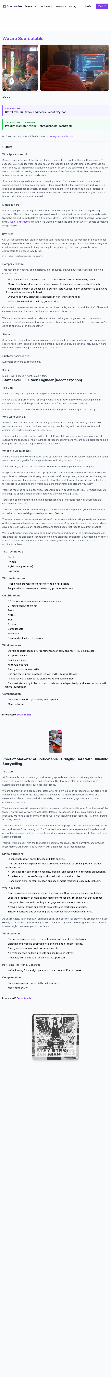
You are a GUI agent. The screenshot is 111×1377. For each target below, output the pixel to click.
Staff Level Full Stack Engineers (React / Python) (36, 112)
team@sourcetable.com (61, 136)
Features (29, 6)
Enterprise (61, 6)
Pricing (72, 6)
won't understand (20, 221)
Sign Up (102, 6)
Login (88, 6)
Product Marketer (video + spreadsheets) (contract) (38, 125)
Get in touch (23, 714)
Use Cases (45, 6)
